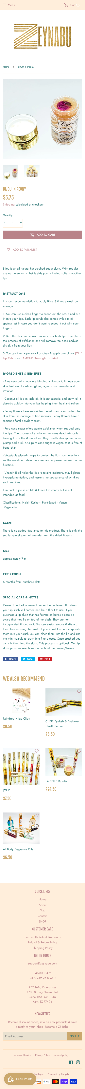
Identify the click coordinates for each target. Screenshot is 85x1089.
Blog (42, 910)
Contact (42, 916)
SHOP (42, 921)
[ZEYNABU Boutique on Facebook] (71, 1063)
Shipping (9, 204)
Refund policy (61, 1055)
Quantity (7, 215)
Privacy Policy (42, 1055)
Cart (72, 5)
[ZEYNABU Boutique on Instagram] (78, 1063)
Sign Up (74, 1036)
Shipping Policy (43, 948)
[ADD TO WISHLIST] (27, 691)
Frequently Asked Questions (42, 937)
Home (6, 67)
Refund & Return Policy (42, 942)
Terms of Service (22, 1055)
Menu (11, 5)
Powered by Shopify (58, 1074)
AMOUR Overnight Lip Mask (41, 358)
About (42, 905)
